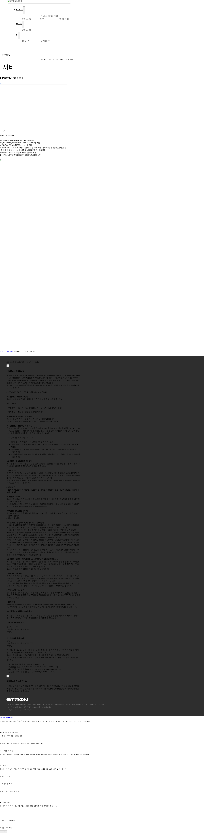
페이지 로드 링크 (7, 717)
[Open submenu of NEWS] (23, 24)
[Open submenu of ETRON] (24, 10)
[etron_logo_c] (15, 1)
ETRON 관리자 (6, 351)
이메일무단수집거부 (32, 362)
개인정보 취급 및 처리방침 (15, 362)
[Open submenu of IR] (19, 35)
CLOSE (3, 832)
